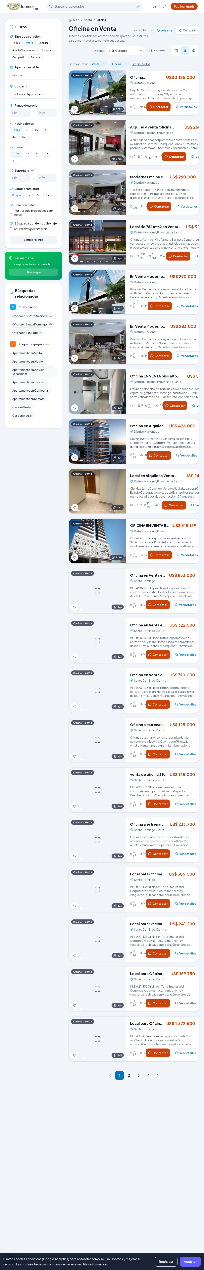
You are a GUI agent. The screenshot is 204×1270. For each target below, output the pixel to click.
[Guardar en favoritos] (74, 109)
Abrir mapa (33, 272)
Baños (19, 147)
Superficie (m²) (25, 170)
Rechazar (166, 1261)
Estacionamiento (27, 188)
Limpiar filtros (33, 239)
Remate (35, 57)
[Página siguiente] (157, 1075)
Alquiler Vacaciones (23, 50)
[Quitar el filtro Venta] (103, 64)
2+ (36, 129)
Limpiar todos (141, 64)
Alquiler (43, 42)
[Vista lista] (185, 50)
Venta (29, 42)
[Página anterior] (110, 1075)
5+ (23, 137)
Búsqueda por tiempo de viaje (36, 223)
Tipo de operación (27, 36)
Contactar (160, 107)
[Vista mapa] (193, 50)
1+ (27, 129)
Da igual (16, 195)
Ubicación (22, 86)
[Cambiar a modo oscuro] (154, 6)
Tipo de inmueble (27, 67)
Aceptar (190, 1261)
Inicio (76, 20)
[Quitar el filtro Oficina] (125, 64)
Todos (16, 153)
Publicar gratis (184, 6)
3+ (46, 129)
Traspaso (47, 50)
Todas (16, 42)
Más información (95, 1264)
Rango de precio (26, 105)
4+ (14, 137)
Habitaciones (24, 123)
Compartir (18, 57)
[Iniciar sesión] (164, 6)
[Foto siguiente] (120, 92)
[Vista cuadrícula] (176, 50)
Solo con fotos (25, 205)
